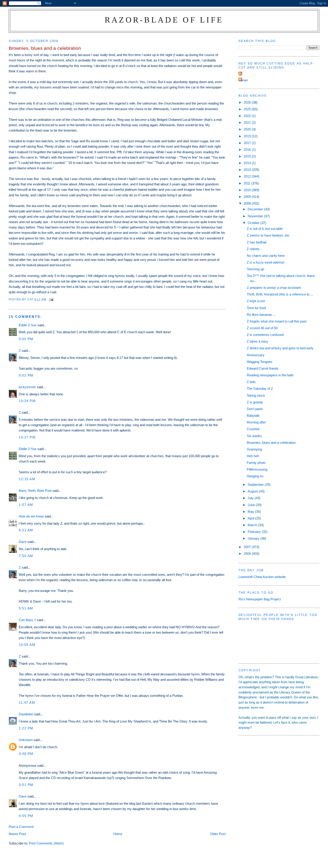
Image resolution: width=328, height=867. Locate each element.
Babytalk (253, 415)
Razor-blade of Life (164, 19)
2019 (248, 136)
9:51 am (26, 608)
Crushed (253, 429)
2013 (248, 170)
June (252, 505)
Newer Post (17, 834)
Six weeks (254, 436)
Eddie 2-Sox (28, 325)
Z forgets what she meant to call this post (276, 321)
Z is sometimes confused (265, 335)
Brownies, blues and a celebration (271, 442)
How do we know (31, 516)
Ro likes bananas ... (261, 314)
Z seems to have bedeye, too (268, 235)
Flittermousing (257, 469)
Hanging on (255, 476)
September (256, 484)
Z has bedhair (257, 242)
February (255, 532)
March (253, 525)
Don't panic (255, 409)
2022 (248, 116)
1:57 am (26, 505)
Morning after (256, 422)
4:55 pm (26, 816)
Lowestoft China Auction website (262, 577)
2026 (248, 102)
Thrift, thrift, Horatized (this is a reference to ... (280, 294)
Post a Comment (21, 827)
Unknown (26, 740)
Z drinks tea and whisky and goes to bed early (280, 348)
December (256, 209)
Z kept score (256, 301)
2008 (248, 203)
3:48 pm (26, 754)
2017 (248, 143)
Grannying (254, 449)
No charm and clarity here (265, 256)
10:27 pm (27, 437)
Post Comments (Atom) (46, 843)
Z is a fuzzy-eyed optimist (265, 262)
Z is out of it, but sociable (265, 228)
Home (117, 834)
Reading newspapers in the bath (270, 375)
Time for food (256, 308)
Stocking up (255, 269)
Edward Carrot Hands (262, 368)
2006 (248, 553)
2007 (248, 547)
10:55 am (27, 645)
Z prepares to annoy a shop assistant (274, 287)
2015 (248, 156)
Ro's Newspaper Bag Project (260, 599)
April (251, 518)
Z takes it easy (257, 341)
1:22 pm (26, 728)
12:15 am (27, 479)
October (254, 223)
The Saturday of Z (260, 388)
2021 (248, 122)
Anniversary (255, 355)
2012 (248, 176)
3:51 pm (26, 785)
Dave (23, 542)
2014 (248, 163)
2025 (248, 109)
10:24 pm (27, 401)
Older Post (218, 834)
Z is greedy (255, 402)
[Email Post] (51, 299)
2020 (248, 129)
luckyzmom (27, 387)
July (251, 498)
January (254, 538)
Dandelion (26, 714)
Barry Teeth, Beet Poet (35, 490)
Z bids (251, 382)
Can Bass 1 (27, 620)
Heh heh (253, 456)
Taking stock (256, 395)
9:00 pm (26, 339)
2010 (248, 190)
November (256, 216)
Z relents (253, 249)
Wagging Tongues (259, 362)
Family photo (256, 463)
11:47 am (27, 702)
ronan (244, 80)
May (251, 511)
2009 (248, 197)
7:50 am (26, 556)
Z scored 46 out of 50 (262, 328)
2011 (247, 183)
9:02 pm (26, 375)
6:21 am (26, 530)
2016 (248, 149)
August (253, 491)
